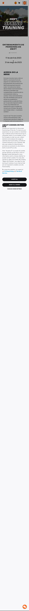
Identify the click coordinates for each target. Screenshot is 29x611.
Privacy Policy (9, 171)
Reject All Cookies (14, 184)
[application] (25, 607)
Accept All (14, 179)
